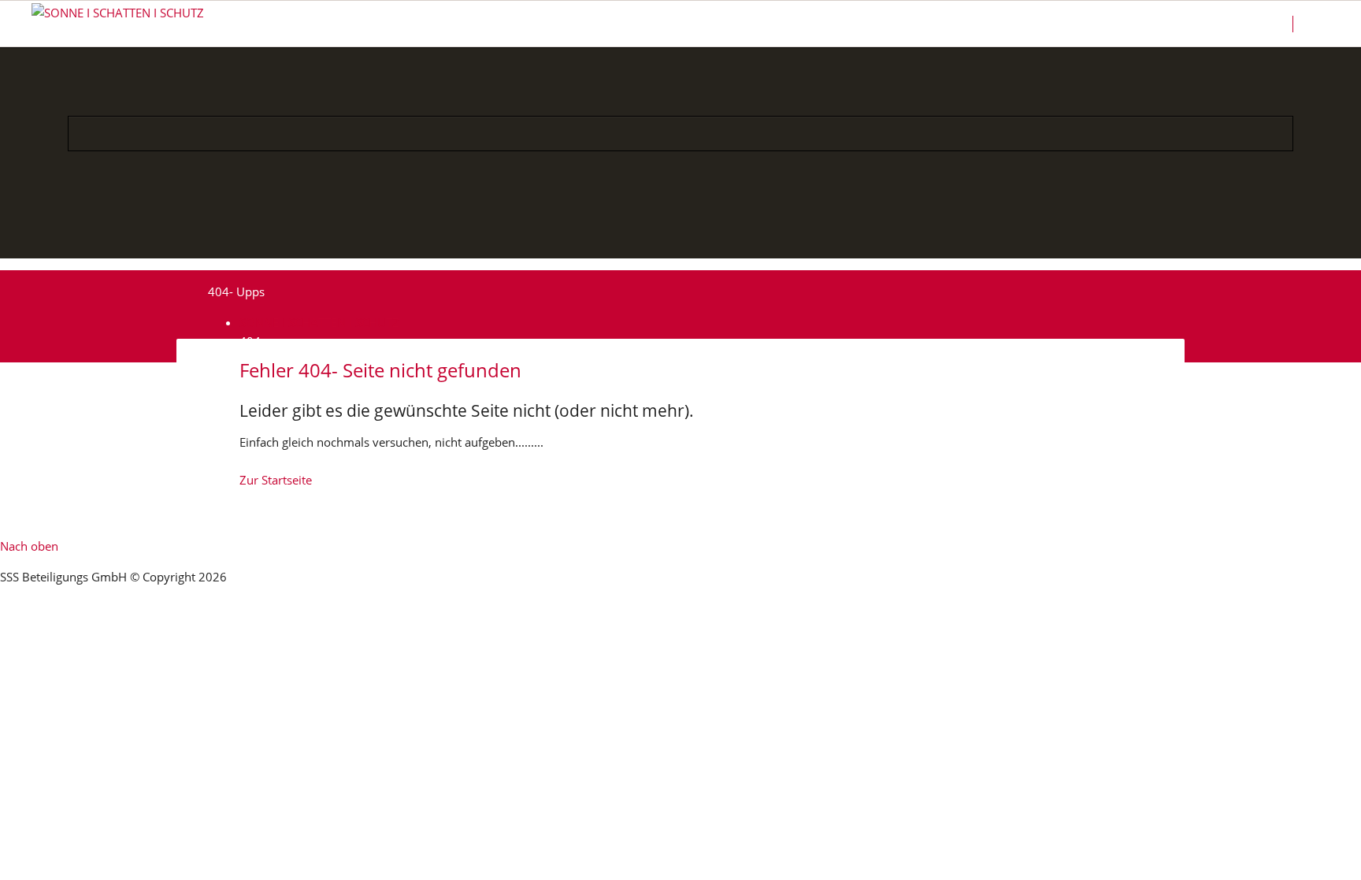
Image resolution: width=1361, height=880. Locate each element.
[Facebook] (625, 237)
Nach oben (29, 546)
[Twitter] (736, 237)
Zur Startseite (275, 480)
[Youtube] (699, 237)
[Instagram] (662, 237)
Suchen (1322, 23)
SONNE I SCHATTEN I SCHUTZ (319, 322)
